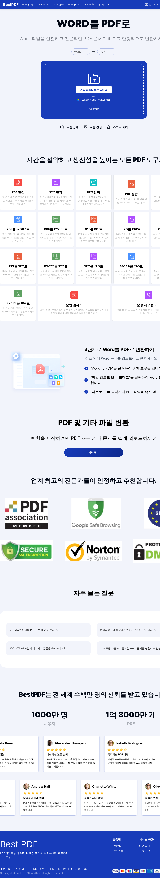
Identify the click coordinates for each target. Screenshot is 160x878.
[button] (104, 5)
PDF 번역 (43, 4)
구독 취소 (117, 850)
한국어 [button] (152, 4)
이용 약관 (144, 845)
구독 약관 (144, 850)
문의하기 (117, 845)
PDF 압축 (89, 4)
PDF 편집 (27, 4)
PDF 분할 (73, 4)
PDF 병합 (58, 4)
